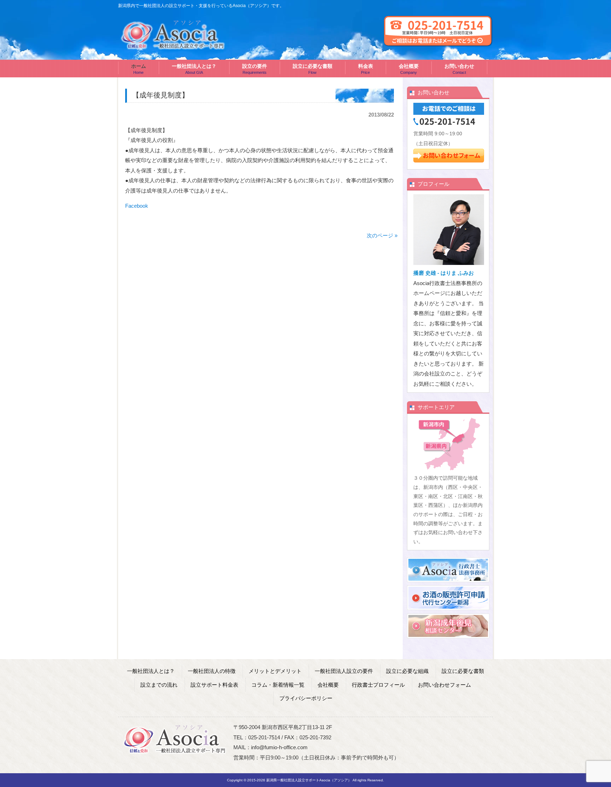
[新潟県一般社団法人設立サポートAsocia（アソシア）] (173, 46)
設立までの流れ (159, 685)
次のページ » (382, 235)
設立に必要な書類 (463, 671)
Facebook (136, 206)
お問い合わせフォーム (444, 685)
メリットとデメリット (275, 671)
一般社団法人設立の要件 (344, 671)
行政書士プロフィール (378, 685)
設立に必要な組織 (407, 671)
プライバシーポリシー (305, 698)
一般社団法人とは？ (151, 671)
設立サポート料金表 (214, 685)
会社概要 (328, 685)
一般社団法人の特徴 (211, 671)
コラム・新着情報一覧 (277, 685)
